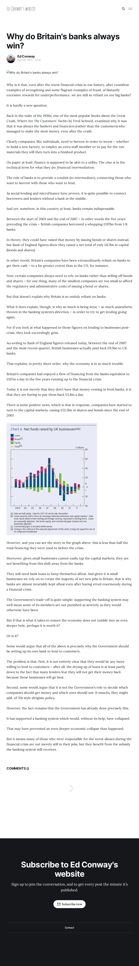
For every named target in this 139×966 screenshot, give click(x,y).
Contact (69, 927)
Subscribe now (72, 904)
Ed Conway (26, 56)
